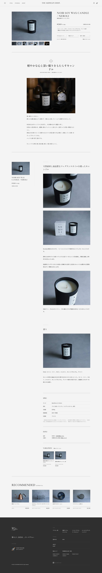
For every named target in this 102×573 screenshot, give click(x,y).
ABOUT (54, 544)
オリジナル (65, 532)
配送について (64, 438)
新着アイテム (65, 530)
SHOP (23, 3)
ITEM (11, 3)
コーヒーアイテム (75, 530)
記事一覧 (54, 539)
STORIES (17, 3)
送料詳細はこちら (60, 436)
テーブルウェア (75, 532)
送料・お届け (82, 35)
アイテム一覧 (55, 530)
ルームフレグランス (86, 530)
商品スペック (71, 35)
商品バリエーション (86, 39)
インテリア (84, 532)
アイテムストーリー (60, 35)
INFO (64, 539)
